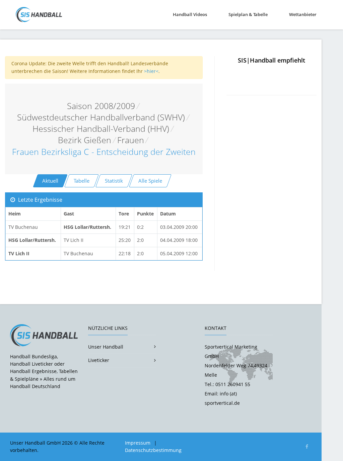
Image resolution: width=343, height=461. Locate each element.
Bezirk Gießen (84, 140)
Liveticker (98, 360)
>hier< (151, 71)
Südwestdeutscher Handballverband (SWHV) (101, 117)
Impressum (137, 443)
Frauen (130, 140)
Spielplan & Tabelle (248, 14)
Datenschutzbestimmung (153, 450)
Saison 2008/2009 (101, 105)
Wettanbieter (303, 14)
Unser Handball (105, 347)
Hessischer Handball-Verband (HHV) (100, 128)
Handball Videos (190, 14)
